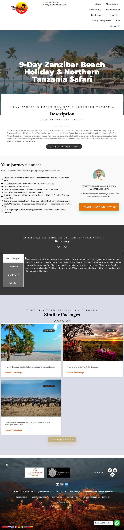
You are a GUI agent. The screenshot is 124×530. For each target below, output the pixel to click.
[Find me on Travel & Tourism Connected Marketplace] (13, 471)
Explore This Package (13, 373)
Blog (118, 20)
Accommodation (113, 9)
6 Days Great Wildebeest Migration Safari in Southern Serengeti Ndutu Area (27, 423)
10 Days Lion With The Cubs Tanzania (82, 367)
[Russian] (28, 526)
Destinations (96, 15)
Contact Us (115, 26)
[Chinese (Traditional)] (6, 526)
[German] (19, 526)
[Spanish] (31, 526)
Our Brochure (20, 497)
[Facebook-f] (110, 470)
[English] (12, 526)
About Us (114, 15)
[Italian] (22, 526)
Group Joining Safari (101, 20)
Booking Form (73, 497)
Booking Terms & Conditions (97, 497)
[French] (16, 526)
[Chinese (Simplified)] (3, 526)
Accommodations (39, 497)
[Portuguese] (25, 526)
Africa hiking (95, 9)
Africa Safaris (112, 4)
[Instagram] (115, 470)
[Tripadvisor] (112, 474)
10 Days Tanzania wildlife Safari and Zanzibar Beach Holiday (30, 367)
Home (98, 4)
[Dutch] (9, 526)
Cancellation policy (62, 503)
